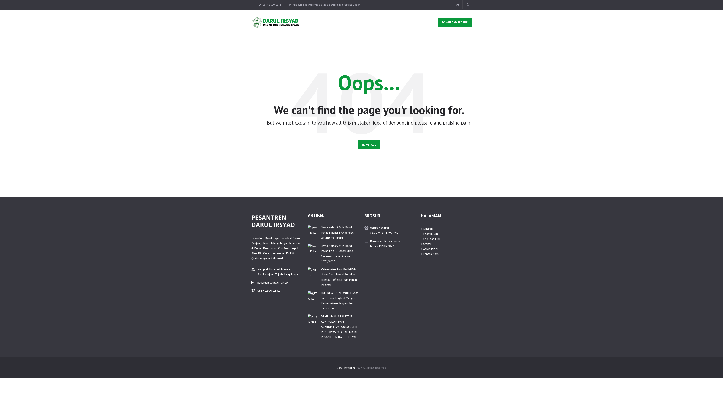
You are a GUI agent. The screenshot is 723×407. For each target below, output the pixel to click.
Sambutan (431, 234)
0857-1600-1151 (268, 290)
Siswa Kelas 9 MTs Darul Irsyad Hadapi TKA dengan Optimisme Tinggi (337, 232)
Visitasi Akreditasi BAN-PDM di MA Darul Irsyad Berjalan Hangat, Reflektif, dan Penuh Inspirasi (339, 277)
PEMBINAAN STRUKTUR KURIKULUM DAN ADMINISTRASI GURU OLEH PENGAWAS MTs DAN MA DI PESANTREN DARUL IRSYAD (339, 326)
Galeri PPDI (430, 249)
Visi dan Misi (432, 239)
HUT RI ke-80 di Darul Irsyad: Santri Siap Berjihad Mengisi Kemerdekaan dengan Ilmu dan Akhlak (339, 300)
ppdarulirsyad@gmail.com (273, 282)
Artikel (427, 244)
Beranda (428, 228)
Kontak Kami (431, 254)
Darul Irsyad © (345, 368)
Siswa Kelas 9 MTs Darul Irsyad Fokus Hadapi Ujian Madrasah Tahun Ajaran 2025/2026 (337, 253)
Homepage (369, 144)
